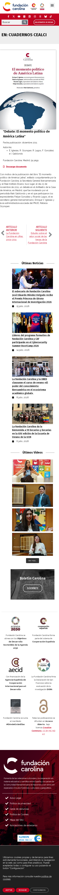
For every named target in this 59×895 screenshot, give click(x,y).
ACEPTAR (9, 890)
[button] (52, 5)
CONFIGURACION (39, 890)
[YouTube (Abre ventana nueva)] (19, 16)
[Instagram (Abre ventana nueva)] (35, 16)
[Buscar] (24, 22)
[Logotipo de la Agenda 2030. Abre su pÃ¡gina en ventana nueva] (15, 623)
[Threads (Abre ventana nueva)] (40, 16)
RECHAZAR (22, 890)
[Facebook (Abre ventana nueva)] (8, 16)
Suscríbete (32, 588)
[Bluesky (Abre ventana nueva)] (45, 16)
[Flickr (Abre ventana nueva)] (24, 16)
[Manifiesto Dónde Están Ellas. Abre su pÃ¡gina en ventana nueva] (15, 706)
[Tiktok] (50, 16)
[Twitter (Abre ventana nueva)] (13, 16)
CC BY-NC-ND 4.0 (43, 730)
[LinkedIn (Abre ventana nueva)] (29, 16)
